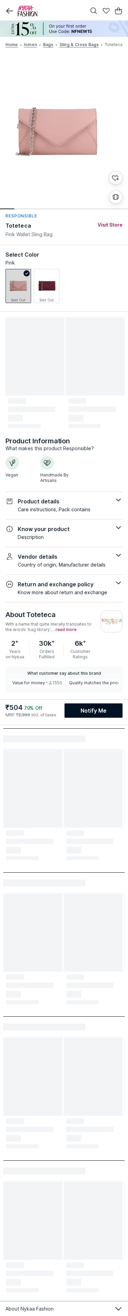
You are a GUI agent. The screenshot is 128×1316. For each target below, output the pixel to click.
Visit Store (110, 225)
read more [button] (66, 629)
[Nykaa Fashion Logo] (50, 10)
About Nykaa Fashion (29, 1309)
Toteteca (18, 225)
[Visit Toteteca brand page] (111, 621)
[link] (18, 286)
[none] (64, 28)
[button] (9, 11)
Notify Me (93, 710)
